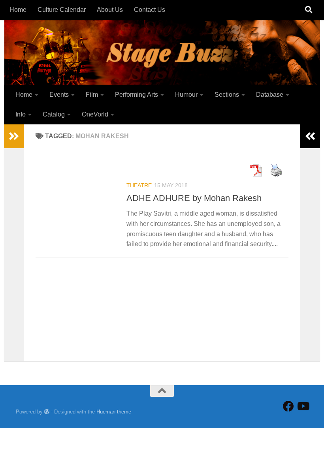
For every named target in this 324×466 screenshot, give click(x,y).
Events (59, 94)
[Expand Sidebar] (14, 136)
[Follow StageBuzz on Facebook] (288, 406)
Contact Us (149, 9)
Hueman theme (113, 412)
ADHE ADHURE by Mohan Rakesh (194, 198)
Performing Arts (136, 94)
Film (92, 94)
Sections (227, 94)
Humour (186, 94)
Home (17, 9)
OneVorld (95, 114)
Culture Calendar (62, 9)
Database (269, 94)
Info (20, 114)
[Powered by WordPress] (46, 411)
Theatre (139, 185)
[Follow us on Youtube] (302, 406)
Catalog (54, 114)
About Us (110, 9)
